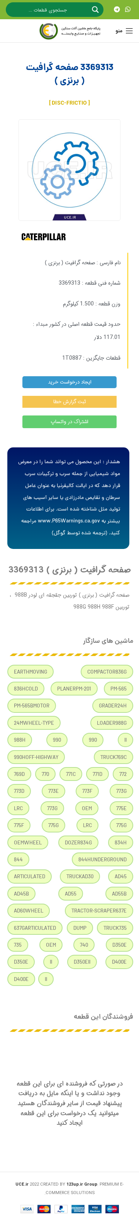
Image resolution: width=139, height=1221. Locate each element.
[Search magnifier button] (96, 10)
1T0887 (71, 358)
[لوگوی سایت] (69, 31)
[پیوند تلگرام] (116, 9)
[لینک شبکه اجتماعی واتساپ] (128, 9)
